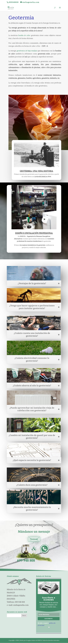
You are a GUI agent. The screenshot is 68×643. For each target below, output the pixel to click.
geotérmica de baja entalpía (26, 51)
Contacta (34, 539)
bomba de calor (24, 35)
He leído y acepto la (46, 624)
